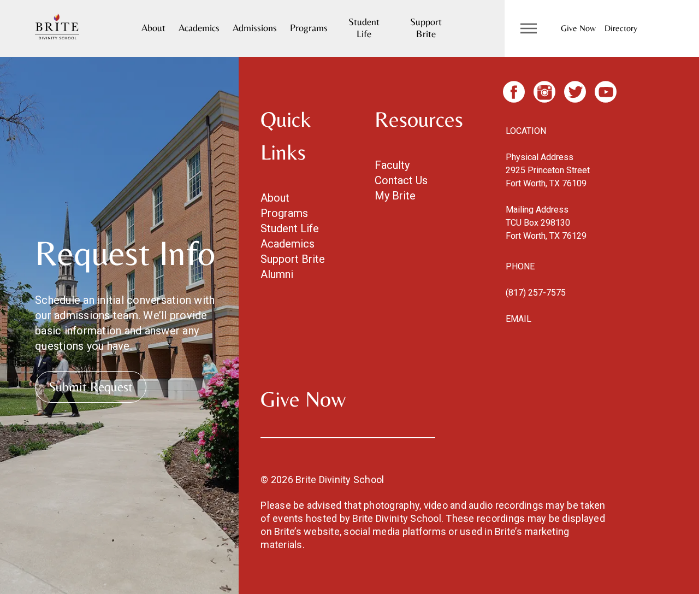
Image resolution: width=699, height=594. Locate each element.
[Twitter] (575, 92)
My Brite (395, 195)
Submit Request (91, 386)
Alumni (276, 274)
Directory (621, 28)
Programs (309, 27)
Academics (199, 27)
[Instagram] (544, 92)
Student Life (364, 28)
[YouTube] (606, 92)
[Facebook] (514, 92)
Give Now (578, 28)
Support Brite (426, 28)
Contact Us (401, 180)
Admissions (255, 27)
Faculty (392, 165)
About (153, 27)
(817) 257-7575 (536, 292)
